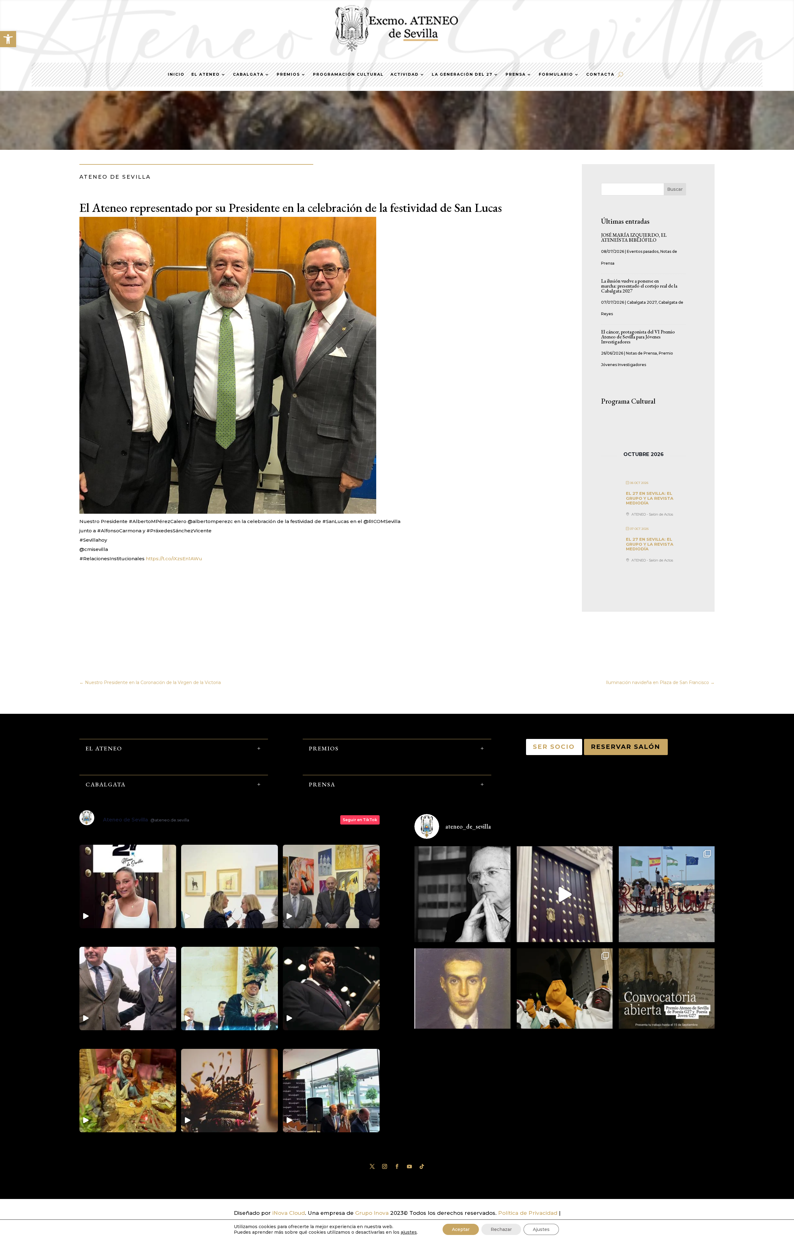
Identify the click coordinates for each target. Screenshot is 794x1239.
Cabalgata (248, 74)
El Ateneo (205, 74)
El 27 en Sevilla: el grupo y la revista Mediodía (649, 498)
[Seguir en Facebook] (397, 1166)
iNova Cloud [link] (288, 1213)
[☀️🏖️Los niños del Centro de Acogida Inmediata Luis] (667, 894)
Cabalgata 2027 (642, 302)
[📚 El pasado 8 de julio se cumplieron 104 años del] (462, 996)
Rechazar (501, 1229)
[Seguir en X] (372, 1166)
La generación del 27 (462, 74)
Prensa (516, 74)
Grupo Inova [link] (372, 1213)
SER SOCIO (554, 746)
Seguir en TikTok (360, 819)
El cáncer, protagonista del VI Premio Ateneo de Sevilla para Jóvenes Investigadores (638, 337)
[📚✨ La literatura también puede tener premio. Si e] (565, 894)
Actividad (404, 74)
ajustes (409, 1232)
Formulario (556, 74)
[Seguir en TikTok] (422, 1166)
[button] (8, 39)
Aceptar (461, 1229)
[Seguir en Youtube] (409, 1166)
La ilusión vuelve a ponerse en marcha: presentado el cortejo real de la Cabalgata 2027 (639, 286)
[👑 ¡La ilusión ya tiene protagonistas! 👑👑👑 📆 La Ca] (565, 996)
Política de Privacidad (527, 1213)
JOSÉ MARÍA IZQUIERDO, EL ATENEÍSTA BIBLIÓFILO (634, 237)
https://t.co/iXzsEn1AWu (174, 558)
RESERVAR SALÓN (626, 746)
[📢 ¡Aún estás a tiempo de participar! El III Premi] (667, 996)
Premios (288, 74)
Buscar (675, 189)
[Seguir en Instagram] (385, 1166)
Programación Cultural (348, 74)
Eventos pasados (642, 251)
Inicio (176, 74)
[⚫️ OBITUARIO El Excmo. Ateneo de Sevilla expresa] (462, 894)
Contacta (600, 74)
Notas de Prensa (641, 353)
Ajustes (541, 1229)
